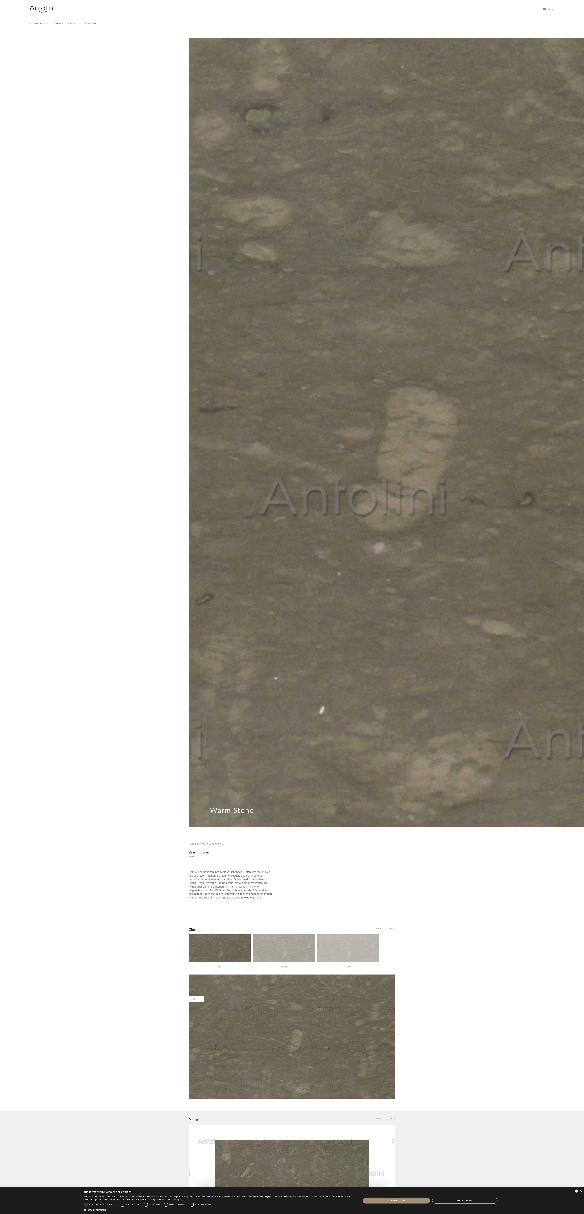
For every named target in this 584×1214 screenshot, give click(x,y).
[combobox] (576, 1191)
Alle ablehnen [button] (465, 1200)
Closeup (195, 929)
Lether (283, 967)
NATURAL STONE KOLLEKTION (206, 844)
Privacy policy (177, 1199)
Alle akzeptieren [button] (396, 1200)
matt (347, 967)
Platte (193, 1119)
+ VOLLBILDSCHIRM (384, 928)
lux (219, 967)
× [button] (580, 1191)
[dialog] (292, 1200)
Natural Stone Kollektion (67, 24)
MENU (550, 9)
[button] (218, 1210)
